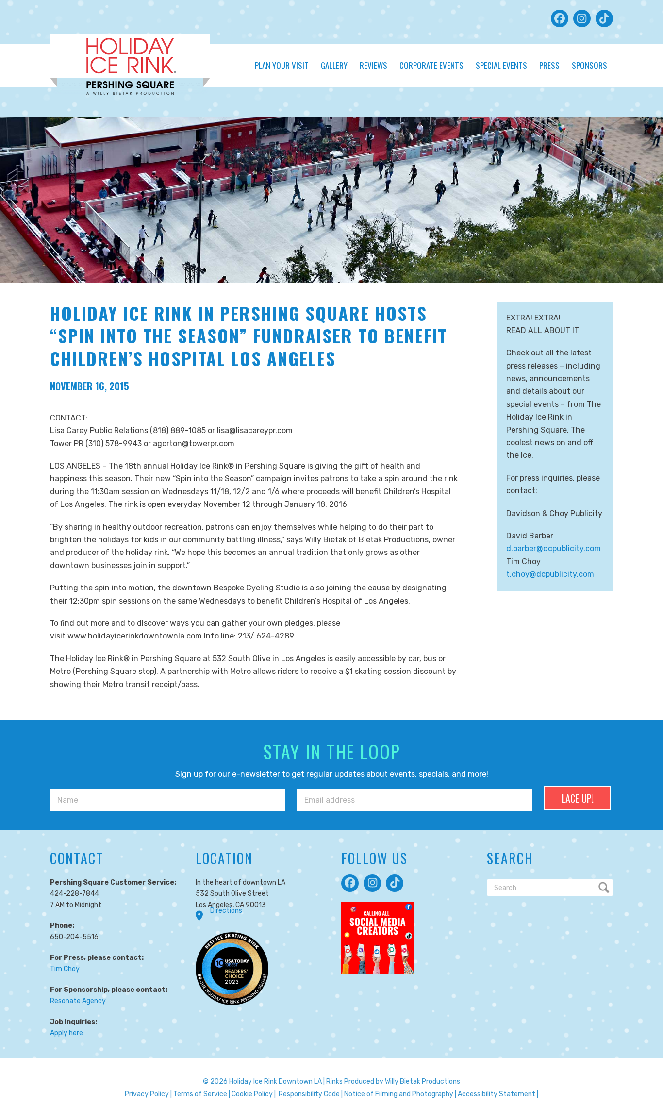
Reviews (373, 65)
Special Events (501, 65)
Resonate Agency (78, 1001)
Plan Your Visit (282, 65)
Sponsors (589, 65)
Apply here (66, 1033)
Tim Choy (65, 969)
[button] (559, 18)
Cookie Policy (252, 1094)
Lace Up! (578, 798)
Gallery (334, 65)
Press (549, 65)
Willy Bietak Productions (422, 1081)
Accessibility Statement (496, 1094)
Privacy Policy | (148, 1094)
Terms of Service (200, 1094)
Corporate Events (431, 65)
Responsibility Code (309, 1094)
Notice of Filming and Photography (398, 1094)
